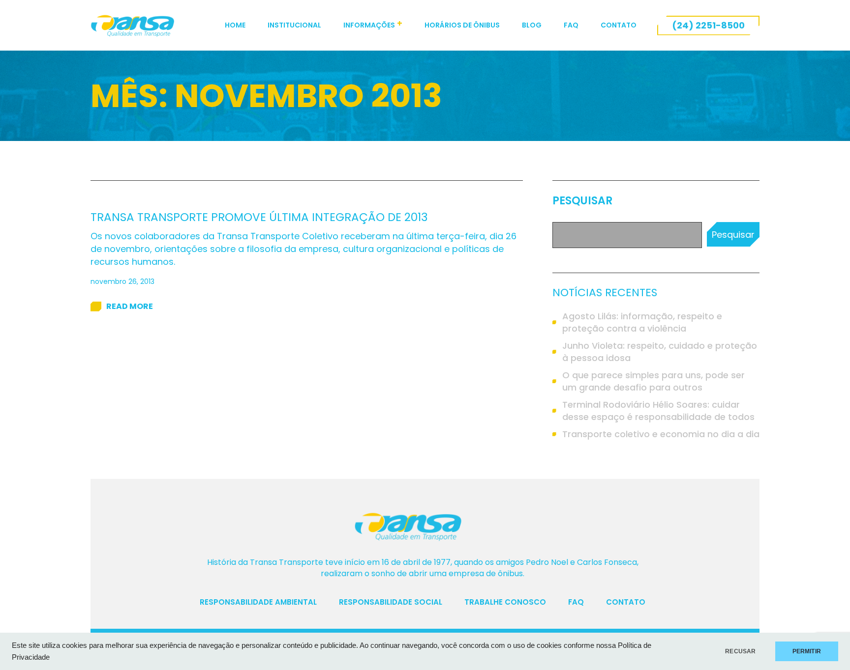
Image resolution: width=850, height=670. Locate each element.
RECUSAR (740, 651)
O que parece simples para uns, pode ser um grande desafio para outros (653, 381)
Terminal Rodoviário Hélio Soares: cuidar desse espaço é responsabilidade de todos (658, 410)
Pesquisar (582, 201)
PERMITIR (806, 651)
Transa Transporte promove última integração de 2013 (259, 217)
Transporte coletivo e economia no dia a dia (660, 434)
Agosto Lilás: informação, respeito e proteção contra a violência (642, 322)
